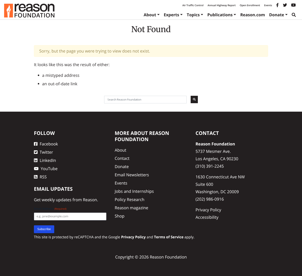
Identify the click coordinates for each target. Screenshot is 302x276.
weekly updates (56, 199)
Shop (119, 216)
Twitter (46, 152)
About (150, 15)
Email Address (50, 209)
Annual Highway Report (221, 5)
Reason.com (252, 15)
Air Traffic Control (193, 5)
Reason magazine (131, 208)
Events (268, 5)
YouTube (49, 168)
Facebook (49, 144)
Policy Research (129, 199)
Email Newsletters (132, 175)
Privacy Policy (208, 210)
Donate (276, 15)
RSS (43, 177)
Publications (220, 15)
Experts (171, 15)
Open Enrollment (250, 5)
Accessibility (207, 217)
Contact (122, 158)
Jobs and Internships (134, 191)
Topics (193, 15)
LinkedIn (48, 160)
